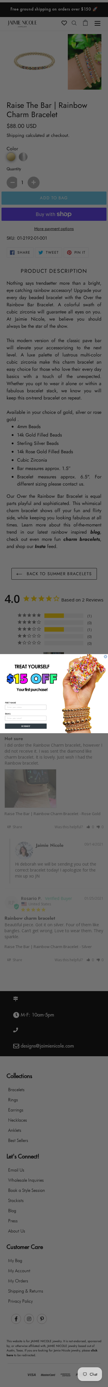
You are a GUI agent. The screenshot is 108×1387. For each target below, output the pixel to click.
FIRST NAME (10, 702)
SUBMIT (25, 726)
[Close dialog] (105, 656)
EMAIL (8, 713)
